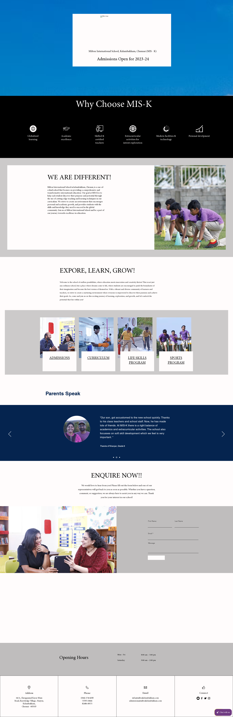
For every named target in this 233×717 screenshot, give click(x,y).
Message (151, 543)
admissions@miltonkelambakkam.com (145, 701)
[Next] (223, 434)
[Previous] (9, 434)
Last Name (179, 521)
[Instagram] (209, 698)
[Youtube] (198, 698)
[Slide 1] (113, 457)
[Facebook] (201, 698)
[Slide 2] (116, 457)
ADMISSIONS (59, 358)
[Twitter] (205, 698)
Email (150, 533)
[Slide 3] (119, 457)
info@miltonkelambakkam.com (145, 698)
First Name (152, 521)
